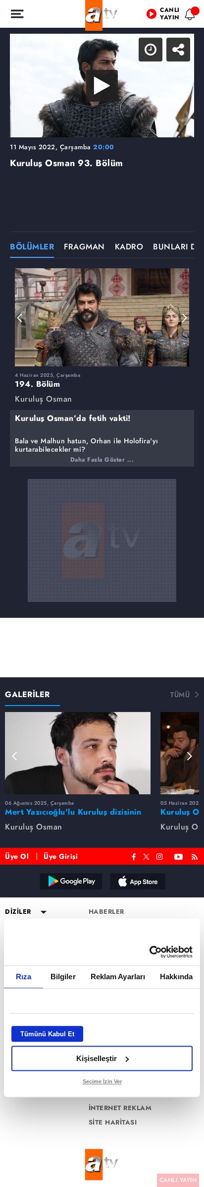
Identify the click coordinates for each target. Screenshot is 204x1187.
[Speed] (160, 16)
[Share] (188, 16)
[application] (102, 593)
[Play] (102, 593)
